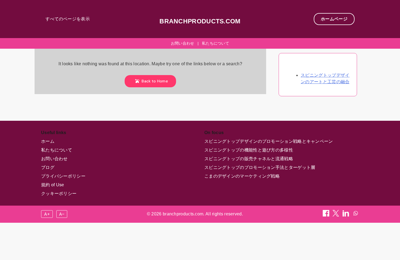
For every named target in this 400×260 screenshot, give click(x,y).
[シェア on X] (336, 215)
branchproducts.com (199, 21)
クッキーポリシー (58, 193)
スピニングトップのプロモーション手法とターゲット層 (259, 167)
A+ (47, 214)
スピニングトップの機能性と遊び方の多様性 (248, 150)
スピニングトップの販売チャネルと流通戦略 (248, 158)
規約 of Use (52, 184)
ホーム (47, 141)
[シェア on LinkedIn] (346, 215)
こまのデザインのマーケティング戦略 (242, 176)
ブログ (47, 167)
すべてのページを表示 (67, 19)
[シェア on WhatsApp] (355, 215)
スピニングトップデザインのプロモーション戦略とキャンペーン (268, 141)
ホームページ (334, 19)
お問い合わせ (182, 43)
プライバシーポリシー (63, 176)
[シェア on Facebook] (326, 215)
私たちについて (215, 43)
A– (61, 214)
